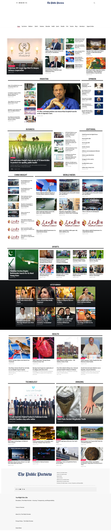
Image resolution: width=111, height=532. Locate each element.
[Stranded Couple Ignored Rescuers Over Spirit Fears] (67, 433)
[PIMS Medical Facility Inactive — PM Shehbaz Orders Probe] (67, 348)
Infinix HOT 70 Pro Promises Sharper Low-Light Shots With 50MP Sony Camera (19, 462)
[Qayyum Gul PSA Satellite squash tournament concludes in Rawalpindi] (63, 254)
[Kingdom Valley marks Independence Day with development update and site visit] (58, 142)
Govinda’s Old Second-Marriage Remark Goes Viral (25, 321)
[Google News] (22, 2)
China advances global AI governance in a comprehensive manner (27, 221)
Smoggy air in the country (88, 159)
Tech (11, 414)
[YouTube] (20, 2)
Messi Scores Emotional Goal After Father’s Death (79, 260)
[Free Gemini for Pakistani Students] (44, 453)
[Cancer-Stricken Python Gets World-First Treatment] (70, 53)
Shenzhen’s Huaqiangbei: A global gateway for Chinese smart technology (27, 205)
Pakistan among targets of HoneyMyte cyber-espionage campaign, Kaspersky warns (43, 442)
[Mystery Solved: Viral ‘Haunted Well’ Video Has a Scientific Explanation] (92, 433)
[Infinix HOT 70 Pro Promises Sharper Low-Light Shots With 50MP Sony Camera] (19, 453)
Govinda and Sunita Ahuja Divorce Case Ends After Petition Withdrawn (64, 320)
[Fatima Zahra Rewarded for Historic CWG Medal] (96, 269)
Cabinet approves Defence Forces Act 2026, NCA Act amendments (54, 51)
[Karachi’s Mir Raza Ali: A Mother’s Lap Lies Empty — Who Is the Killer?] (99, 112)
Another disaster (86, 147)
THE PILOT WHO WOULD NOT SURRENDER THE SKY (86, 85)
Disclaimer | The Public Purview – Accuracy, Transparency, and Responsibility (35, 500)
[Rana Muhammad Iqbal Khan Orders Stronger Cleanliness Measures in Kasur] (30, 119)
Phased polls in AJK (86, 138)
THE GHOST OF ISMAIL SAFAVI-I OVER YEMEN (87, 99)
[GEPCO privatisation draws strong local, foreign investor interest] (58, 150)
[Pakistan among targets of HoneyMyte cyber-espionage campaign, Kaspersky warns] (44, 433)
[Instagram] (25, 2)
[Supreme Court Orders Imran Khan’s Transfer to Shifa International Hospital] (96, 44)
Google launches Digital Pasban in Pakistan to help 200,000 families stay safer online (28, 418)
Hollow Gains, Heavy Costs (88, 167)
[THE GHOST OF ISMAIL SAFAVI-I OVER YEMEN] (99, 99)
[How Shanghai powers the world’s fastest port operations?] (13, 182)
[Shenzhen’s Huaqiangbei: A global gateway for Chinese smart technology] (13, 206)
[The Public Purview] (55, 3)
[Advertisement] (55, 15)
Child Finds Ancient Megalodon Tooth (71, 419)
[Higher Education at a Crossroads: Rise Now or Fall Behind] (99, 106)
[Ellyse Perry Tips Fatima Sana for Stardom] (96, 254)
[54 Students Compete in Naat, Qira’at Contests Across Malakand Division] (30, 94)
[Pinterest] (23, 2)
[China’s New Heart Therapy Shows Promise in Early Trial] (43, 348)
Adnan (12, 168)
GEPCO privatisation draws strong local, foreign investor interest (71, 149)
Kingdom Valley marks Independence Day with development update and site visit (70, 141)
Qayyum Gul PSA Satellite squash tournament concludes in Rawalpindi (62, 261)
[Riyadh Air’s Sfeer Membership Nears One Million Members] (30, 110)
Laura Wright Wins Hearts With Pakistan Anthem (85, 301)
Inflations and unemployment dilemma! (91, 151)
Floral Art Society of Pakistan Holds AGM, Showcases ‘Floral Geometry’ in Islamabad (44, 319)
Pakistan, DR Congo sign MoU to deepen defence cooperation (23, 69)
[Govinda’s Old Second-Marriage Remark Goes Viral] (25, 317)
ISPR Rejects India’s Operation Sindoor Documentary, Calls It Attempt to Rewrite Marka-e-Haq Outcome (95, 71)
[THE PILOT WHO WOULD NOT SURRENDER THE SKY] (99, 85)
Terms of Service (20, 507)
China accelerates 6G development (25, 213)
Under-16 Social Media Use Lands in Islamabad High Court (80, 46)
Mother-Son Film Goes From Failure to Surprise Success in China (65, 300)
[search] (94, 3)
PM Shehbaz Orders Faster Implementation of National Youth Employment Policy (53, 70)
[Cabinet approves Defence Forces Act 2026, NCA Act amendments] (55, 44)
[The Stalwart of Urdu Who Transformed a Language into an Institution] (99, 92)
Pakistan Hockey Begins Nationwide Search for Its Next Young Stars (80, 40)
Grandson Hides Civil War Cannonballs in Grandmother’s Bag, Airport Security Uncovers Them (91, 463)
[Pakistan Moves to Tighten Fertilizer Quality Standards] (70, 66)
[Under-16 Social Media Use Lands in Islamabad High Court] (70, 46)
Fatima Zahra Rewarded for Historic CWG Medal (96, 274)
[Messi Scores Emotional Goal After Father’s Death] (80, 254)
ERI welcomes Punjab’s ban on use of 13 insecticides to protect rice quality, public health (30, 161)
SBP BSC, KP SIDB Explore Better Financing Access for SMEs (71, 163)
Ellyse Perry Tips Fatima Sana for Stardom (95, 260)
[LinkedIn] (26, 2)
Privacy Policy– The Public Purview (24, 521)
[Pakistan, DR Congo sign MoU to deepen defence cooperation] (25, 56)
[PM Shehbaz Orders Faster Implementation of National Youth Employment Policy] (55, 62)
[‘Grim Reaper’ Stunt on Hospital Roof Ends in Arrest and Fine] (67, 453)
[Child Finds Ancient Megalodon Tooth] (79, 405)
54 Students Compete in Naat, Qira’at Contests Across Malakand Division (14, 94)
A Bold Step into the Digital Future (90, 134)
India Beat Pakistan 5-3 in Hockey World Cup (46, 274)
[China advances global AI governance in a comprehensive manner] (13, 221)
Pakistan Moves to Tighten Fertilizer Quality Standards (78, 65)
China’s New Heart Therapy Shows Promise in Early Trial (41, 360)
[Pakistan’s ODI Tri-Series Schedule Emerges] (63, 269)
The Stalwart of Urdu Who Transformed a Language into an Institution (86, 92)
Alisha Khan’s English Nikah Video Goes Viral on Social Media (25, 300)
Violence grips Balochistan (88, 155)
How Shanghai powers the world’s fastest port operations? (26, 182)
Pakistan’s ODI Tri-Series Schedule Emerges (62, 274)
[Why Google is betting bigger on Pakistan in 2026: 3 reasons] (19, 433)
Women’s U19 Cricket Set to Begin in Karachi (79, 274)
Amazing (60, 416)
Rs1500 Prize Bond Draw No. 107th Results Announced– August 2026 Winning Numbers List (70, 156)
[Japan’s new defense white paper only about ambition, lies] (13, 229)
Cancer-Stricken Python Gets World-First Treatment (80, 52)
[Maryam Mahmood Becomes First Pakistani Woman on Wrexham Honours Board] (47, 254)
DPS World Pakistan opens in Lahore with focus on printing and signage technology (71, 134)
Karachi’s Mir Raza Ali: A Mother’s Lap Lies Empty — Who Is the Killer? (87, 112)
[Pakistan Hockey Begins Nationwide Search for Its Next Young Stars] (70, 40)
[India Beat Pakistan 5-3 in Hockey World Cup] (47, 269)
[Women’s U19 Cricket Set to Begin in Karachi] (80, 269)
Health (10, 358)
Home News (19, 528)
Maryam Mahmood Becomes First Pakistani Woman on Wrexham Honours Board (46, 261)
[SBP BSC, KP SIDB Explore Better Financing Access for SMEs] (58, 164)
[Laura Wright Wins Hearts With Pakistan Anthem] (85, 296)
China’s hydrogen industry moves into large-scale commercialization (26, 197)
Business (13, 157)
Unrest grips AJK (86, 142)
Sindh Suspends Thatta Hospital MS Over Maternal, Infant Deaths (91, 360)
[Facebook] (16, 2)
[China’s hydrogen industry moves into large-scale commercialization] (13, 198)
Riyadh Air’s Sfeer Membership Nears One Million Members (14, 110)
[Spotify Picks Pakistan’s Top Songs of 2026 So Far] (85, 317)
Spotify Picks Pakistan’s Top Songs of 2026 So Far (85, 321)
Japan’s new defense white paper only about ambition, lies (68, 231)
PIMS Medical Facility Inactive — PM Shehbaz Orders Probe (66, 360)
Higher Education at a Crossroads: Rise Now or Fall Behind (87, 105)
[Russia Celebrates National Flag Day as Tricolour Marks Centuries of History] (70, 59)
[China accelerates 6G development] (13, 213)
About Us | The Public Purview (23, 514)
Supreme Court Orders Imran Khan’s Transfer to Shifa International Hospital (95, 52)
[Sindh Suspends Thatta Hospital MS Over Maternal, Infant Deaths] (91, 348)
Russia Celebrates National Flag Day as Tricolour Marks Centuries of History (79, 59)
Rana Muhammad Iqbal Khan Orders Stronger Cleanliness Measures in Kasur (14, 118)
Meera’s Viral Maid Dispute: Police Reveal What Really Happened (45, 300)
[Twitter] (18, 2)
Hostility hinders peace (87, 163)
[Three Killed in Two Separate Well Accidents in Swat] (30, 102)
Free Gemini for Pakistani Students (41, 461)
